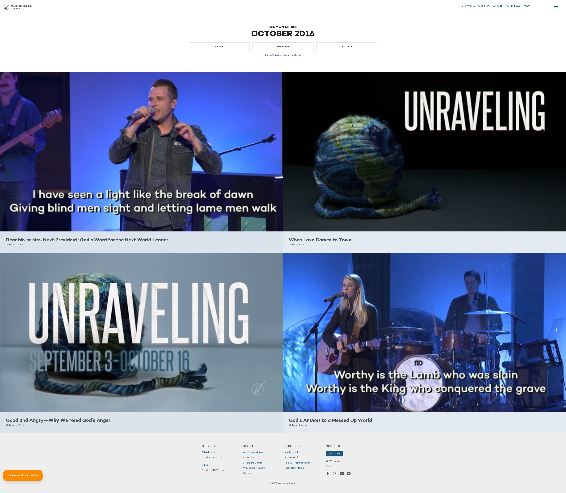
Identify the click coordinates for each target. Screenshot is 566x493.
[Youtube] (342, 473)
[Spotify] (349, 473)
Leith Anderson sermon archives (283, 55)
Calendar (513, 6)
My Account (291, 452)
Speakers (283, 47)
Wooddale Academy (254, 468)
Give (527, 6)
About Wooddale (253, 452)
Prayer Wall (291, 457)
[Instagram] (335, 473)
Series (219, 47)
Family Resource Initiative (299, 463)
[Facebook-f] (328, 473)
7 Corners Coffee (252, 463)
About (497, 6)
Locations (248, 457)
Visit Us (484, 6)
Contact (330, 466)
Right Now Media (294, 468)
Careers (247, 473)
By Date (347, 47)
